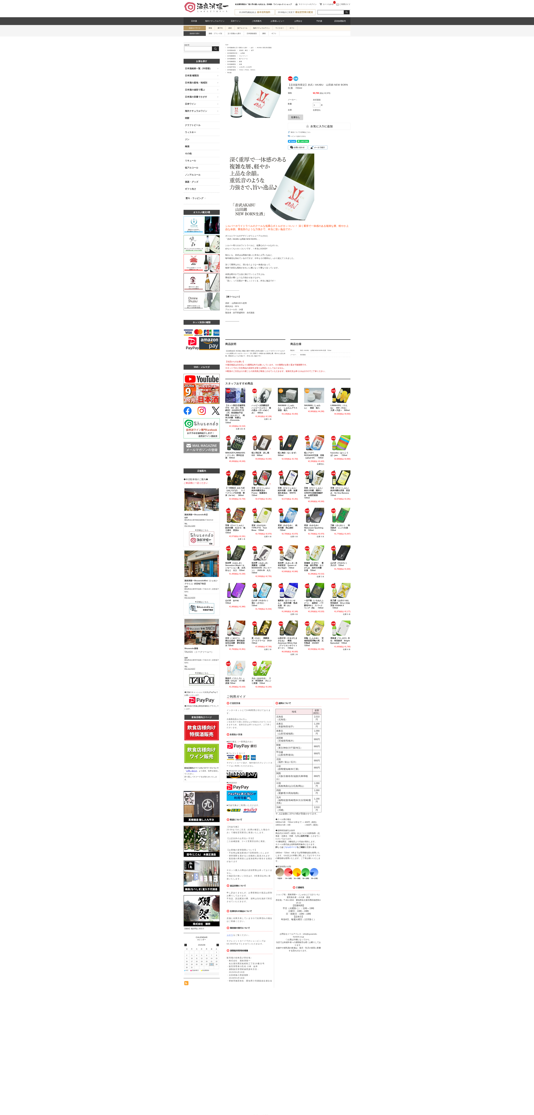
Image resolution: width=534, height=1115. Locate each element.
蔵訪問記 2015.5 (197, 929)
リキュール (190, 160)
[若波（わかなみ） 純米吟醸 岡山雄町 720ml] (288, 515)
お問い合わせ (191, 771)
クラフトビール (193, 125)
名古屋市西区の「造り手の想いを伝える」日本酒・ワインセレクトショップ (263, 4)
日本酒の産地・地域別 (196, 82)
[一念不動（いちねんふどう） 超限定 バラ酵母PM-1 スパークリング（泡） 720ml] (314, 590)
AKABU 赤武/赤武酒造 (264, 47)
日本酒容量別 (231, 70)
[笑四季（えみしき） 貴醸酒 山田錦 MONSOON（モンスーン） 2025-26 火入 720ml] (262, 552)
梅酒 (187, 146)
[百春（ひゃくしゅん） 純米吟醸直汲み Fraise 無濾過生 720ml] (262, 477)
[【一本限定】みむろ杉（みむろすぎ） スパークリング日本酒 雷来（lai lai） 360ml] (235, 477)
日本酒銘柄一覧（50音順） (198, 68)
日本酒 (194, 21)
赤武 (230, 28)
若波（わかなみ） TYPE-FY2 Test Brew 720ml (260, 527)
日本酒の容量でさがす (196, 97)
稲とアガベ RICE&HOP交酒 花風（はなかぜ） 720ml (314, 455)
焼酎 (187, 118)
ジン (187, 139)
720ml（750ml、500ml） (247, 70)
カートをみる (328, 4)
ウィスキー (190, 132)
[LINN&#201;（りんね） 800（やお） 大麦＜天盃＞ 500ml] (340, 395)
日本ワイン (236, 21)
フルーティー (243, 56)
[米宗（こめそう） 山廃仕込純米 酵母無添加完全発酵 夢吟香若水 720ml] (235, 628)
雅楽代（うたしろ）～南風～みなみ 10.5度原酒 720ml (235, 680)
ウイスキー (279, 28)
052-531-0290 (189, 526)
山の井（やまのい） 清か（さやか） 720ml (261, 602)
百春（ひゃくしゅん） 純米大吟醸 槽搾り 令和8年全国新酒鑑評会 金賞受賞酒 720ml (315, 493)
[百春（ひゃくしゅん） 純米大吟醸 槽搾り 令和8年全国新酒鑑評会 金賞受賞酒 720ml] (314, 477)
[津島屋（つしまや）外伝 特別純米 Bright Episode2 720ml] (340, 628)
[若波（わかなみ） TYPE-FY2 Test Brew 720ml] (262, 515)
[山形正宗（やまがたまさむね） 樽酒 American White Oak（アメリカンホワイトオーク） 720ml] (288, 628)
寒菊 (210, 28)
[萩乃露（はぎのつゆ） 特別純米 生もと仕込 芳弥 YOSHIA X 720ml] (340, 590)
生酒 (240, 64)
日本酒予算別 (231, 67)
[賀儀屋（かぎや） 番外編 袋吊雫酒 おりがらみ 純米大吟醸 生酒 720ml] (314, 552)
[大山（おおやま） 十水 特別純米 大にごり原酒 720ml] (262, 668)
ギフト (292, 28)
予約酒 (319, 21)
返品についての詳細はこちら (301, 132)
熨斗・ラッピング (194, 198)
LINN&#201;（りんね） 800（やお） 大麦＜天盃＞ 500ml (340, 407)
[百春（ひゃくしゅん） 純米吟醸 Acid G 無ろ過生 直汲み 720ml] (235, 515)
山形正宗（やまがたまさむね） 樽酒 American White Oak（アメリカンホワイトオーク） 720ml (287, 643)
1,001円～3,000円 (245, 67)
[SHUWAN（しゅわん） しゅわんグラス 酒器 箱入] (288, 395)
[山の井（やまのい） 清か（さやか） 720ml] (262, 590)
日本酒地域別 (252, 33)
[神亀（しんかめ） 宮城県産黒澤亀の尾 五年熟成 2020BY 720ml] (314, 628)
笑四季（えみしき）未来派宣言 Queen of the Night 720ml (287, 565)
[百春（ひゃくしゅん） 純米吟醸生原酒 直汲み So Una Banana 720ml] (340, 477)
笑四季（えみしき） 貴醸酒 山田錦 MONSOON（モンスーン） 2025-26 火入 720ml (262, 568)
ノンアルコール (193, 175)
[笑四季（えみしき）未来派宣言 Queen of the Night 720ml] (288, 552)
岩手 (252, 50)
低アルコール (242, 28)
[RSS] (186, 984)
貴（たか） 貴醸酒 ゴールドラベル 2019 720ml (263, 640)
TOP (226, 45)
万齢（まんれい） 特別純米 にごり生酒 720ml (340, 527)
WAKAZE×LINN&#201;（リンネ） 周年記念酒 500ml (235, 455)
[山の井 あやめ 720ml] (235, 590)
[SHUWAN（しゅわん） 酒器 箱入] (314, 395)
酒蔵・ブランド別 (215, 33)
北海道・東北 (243, 50)
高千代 (220, 28)
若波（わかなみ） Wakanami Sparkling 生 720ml (314, 527)
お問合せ (298, 21)
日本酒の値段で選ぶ (195, 90)
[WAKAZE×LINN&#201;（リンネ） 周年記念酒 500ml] (235, 442)
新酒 (240, 61)
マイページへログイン (308, 4)
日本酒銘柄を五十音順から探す (237, 47)
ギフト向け (190, 189)
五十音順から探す (234, 33)
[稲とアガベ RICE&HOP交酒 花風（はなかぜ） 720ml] (314, 442)
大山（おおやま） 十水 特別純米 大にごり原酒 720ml (261, 680)
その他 (188, 153)
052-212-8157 (189, 669)
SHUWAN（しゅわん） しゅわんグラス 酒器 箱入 (288, 407)
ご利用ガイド (344, 4)
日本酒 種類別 (192, 75)
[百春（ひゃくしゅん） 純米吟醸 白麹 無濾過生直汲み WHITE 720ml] (288, 477)
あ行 (252, 47)
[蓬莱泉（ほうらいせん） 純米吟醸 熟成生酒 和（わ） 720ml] (288, 590)
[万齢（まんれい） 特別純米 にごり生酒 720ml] (340, 515)
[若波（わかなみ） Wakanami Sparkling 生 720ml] (314, 515)
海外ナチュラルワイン (215, 21)
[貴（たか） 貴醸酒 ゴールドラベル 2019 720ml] (262, 628)
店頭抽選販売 (340, 21)
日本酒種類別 (231, 56)
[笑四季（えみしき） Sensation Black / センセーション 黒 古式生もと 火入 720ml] (235, 552)
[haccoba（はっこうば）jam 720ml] (340, 442)
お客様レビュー (277, 21)
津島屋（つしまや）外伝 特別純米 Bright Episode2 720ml (341, 640)
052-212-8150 (189, 598)
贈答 (264, 33)
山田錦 (242, 53)
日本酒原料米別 (232, 53)
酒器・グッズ (191, 182)
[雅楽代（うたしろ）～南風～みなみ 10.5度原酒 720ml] (235, 668)
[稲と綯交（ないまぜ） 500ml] (288, 442)
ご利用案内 (256, 21)
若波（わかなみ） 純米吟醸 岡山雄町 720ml (287, 527)
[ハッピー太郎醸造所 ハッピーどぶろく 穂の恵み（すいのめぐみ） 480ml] (262, 395)
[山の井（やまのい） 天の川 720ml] (340, 552)
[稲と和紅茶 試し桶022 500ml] (262, 442)
